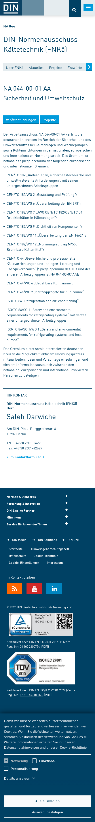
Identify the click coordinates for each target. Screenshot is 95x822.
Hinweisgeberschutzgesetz (50, 549)
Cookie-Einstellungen (24, 562)
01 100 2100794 (30, 646)
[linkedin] (54, 588)
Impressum (55, 562)
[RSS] (14, 588)
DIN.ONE (74, 540)
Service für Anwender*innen (27, 524)
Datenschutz (17, 556)
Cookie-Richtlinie (73, 747)
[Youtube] (34, 588)
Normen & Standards (21, 497)
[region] (47, 752)
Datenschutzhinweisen (21, 747)
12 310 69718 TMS (31, 694)
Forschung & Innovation (23, 503)
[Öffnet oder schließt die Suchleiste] (75, 8)
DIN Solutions (47, 540)
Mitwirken (14, 517)
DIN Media (19, 540)
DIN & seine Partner (20, 510)
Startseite (16, 549)
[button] (21, 778)
